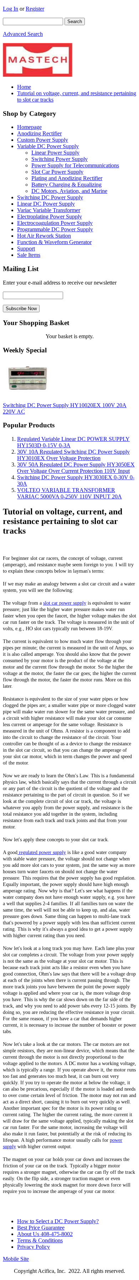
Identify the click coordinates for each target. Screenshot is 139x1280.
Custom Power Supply (42, 140)
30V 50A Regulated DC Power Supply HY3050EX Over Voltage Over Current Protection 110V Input (76, 467)
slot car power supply (64, 603)
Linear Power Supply (55, 153)
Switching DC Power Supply (50, 197)
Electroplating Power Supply (49, 217)
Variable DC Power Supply (48, 146)
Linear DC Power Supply (46, 204)
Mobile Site (16, 1259)
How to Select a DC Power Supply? (58, 1221)
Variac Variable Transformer (48, 210)
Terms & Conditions (40, 1240)
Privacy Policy (33, 1247)
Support (26, 248)
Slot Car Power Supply (57, 172)
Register (35, 9)
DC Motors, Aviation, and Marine (69, 191)
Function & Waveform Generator (54, 242)
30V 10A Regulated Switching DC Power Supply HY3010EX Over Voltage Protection (73, 455)
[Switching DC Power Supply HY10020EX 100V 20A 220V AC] (27, 393)
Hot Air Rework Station (44, 236)
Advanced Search (23, 34)
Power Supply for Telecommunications (75, 165)
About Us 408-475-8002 (45, 1234)
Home (24, 87)
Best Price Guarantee (41, 1228)
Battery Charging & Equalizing (66, 185)
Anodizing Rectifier (39, 133)
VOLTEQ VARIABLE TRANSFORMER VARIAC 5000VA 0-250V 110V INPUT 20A (69, 493)
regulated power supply (41, 852)
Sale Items (28, 255)
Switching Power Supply (59, 159)
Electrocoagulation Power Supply (55, 223)
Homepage (29, 127)
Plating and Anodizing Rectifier (66, 178)
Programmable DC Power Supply (55, 229)
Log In (10, 9)
